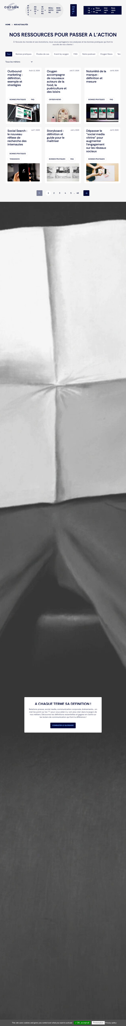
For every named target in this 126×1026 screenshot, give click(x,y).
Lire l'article (11, 69)
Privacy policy (111, 1023)
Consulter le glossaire (63, 725)
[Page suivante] (86, 193)
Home (7, 25)
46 (78, 193)
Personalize (98, 1023)
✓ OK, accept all (82, 1023)
